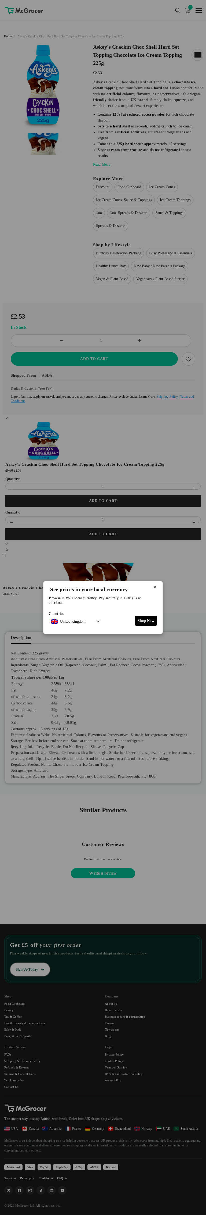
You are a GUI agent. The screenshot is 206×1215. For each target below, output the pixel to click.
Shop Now (146, 621)
